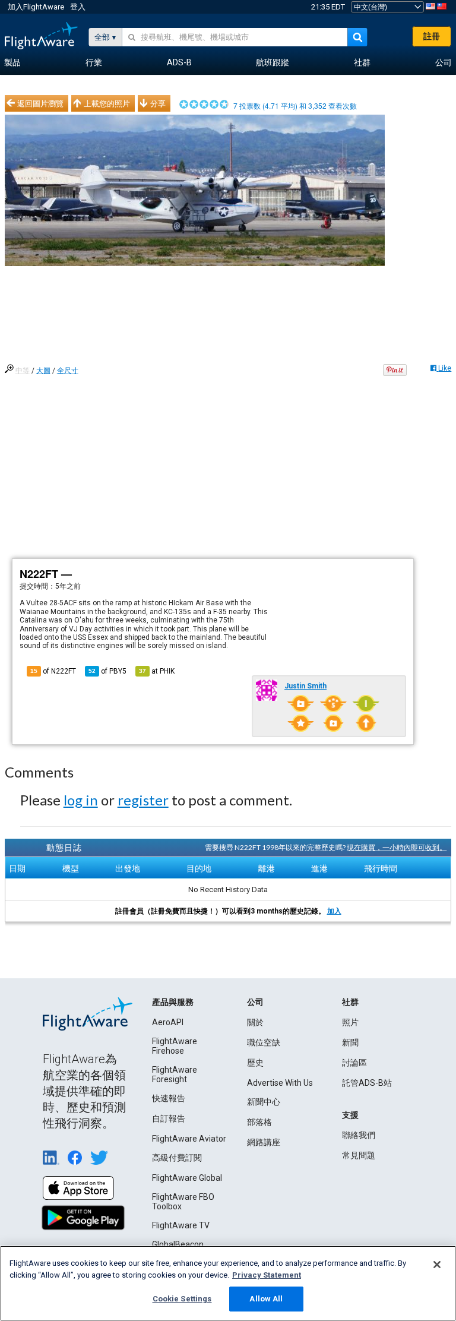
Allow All (266, 1298)
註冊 (431, 36)
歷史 (255, 1062)
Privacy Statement (266, 1275)
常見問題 (358, 1155)
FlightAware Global (187, 1178)
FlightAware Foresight (174, 1074)
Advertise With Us (280, 1083)
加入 (334, 911)
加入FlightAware (36, 6)
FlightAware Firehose (174, 1045)
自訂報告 (168, 1118)
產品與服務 (173, 1002)
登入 (78, 6)
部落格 (259, 1122)
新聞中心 (263, 1102)
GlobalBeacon (178, 1244)
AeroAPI (167, 1022)
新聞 (350, 1042)
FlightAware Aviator (189, 1138)
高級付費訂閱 (177, 1157)
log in (81, 799)
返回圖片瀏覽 (40, 103)
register (143, 799)
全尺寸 (67, 370)
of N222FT (53, 671)
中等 (22, 370)
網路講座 (263, 1142)
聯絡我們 (358, 1135)
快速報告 (168, 1098)
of (107, 671)
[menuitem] (12, 63)
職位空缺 (263, 1042)
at (157, 671)
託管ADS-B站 (367, 1083)
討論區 (354, 1062)
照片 (350, 1022)
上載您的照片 (107, 103)
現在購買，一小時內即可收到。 (396, 847)
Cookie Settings (182, 1298)
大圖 (43, 370)
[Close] (437, 1265)
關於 (255, 1022)
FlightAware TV (181, 1225)
